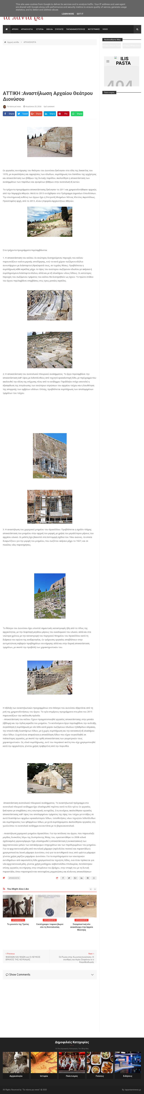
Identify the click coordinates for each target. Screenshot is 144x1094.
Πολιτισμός (72, 1076)
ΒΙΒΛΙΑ (49, 29)
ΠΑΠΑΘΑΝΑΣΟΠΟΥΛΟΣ (75, 29)
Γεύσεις (100, 1076)
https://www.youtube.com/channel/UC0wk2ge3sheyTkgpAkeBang (112, 46)
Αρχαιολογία (16, 1076)
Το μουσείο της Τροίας (18, 924)
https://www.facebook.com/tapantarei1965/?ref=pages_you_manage (132, 46)
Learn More (68, 14)
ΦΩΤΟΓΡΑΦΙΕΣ (94, 29)
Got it (80, 14)
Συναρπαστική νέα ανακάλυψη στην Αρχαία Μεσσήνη (81, 927)
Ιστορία (44, 1076)
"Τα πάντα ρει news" (31, 1089)
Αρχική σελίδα (13, 42)
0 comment (49, 107)
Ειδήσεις (127, 1076)
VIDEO (105, 29)
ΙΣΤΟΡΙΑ (39, 29)
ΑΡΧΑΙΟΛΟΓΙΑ (27, 29)
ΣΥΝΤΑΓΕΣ (59, 29)
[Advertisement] (50, 68)
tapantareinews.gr (133, 1089)
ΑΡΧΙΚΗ (15, 29)
